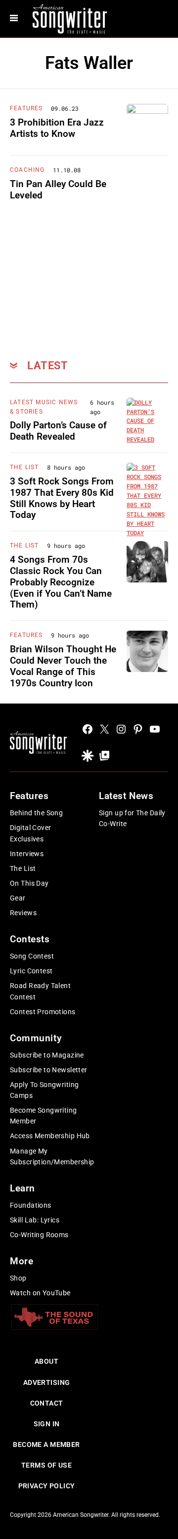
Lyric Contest (31, 971)
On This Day (29, 883)
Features (26, 108)
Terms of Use (46, 1465)
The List (24, 467)
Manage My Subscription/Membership (52, 1156)
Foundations (30, 1205)
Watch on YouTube (40, 1293)
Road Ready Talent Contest (40, 991)
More (21, 1261)
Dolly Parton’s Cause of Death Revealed (58, 430)
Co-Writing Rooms (39, 1235)
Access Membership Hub (50, 1136)
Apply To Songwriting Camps (44, 1090)
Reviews (23, 913)
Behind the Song (36, 813)
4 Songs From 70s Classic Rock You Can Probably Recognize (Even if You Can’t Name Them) (61, 582)
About (46, 1361)
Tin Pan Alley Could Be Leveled (58, 189)
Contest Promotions (43, 1012)
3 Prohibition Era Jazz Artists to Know (57, 128)
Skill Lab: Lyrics (34, 1220)
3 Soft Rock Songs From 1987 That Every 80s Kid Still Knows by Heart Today (62, 498)
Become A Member (46, 1444)
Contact (46, 1403)
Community (35, 1038)
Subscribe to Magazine (47, 1055)
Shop (18, 1278)
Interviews (27, 854)
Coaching (27, 169)
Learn (22, 1188)
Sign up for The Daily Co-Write (132, 818)
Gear (18, 898)
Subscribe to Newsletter (49, 1070)
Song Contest (32, 956)
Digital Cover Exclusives (30, 833)
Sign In (47, 1424)
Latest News (126, 796)
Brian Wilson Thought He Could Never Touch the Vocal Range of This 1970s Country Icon (63, 665)
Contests (30, 939)
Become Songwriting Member (43, 1115)
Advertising (46, 1382)
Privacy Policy (46, 1486)
